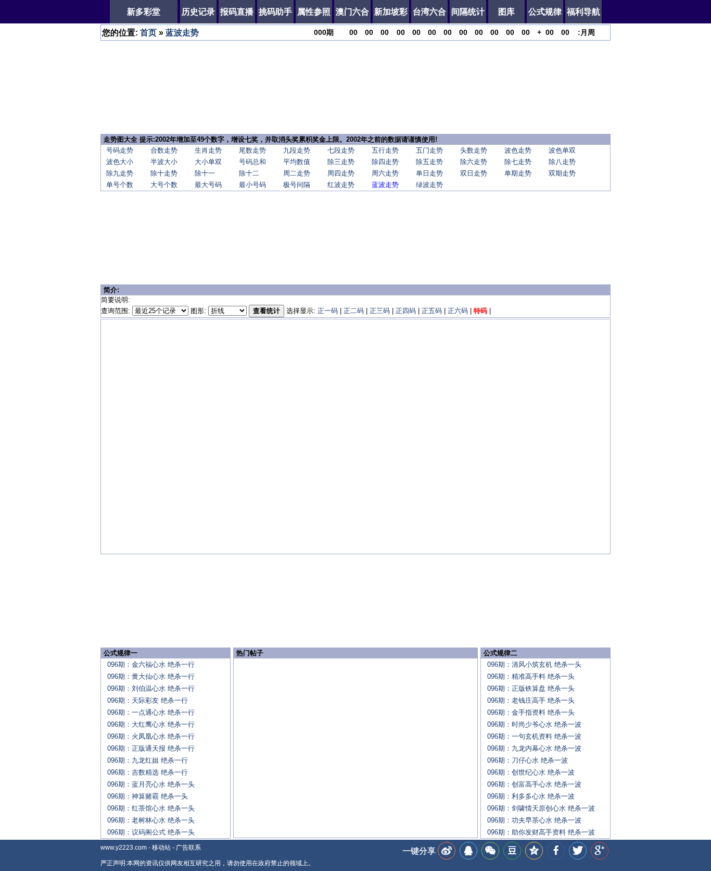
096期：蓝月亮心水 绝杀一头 (151, 784)
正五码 (432, 311)
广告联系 (188, 847)
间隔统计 (468, 11)
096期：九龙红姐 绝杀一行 (147, 760)
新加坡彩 (391, 11)
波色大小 (119, 162)
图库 (506, 11)
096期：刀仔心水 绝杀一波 (527, 760)
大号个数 (163, 185)
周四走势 (340, 173)
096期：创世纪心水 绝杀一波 (531, 772)
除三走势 (340, 162)
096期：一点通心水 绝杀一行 (151, 712)
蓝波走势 (182, 32)
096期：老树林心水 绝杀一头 (151, 820)
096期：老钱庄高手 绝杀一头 (531, 700)
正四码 (406, 311)
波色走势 (517, 150)
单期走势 (517, 173)
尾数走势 (252, 150)
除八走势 (562, 162)
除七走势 (517, 162)
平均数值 (296, 162)
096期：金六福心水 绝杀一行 (151, 664)
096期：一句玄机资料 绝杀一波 (534, 736)
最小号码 (252, 185)
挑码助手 (275, 11)
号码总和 (252, 162)
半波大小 (163, 162)
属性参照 (314, 11)
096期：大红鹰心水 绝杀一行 (151, 724)
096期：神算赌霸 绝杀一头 (147, 796)
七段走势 (340, 150)
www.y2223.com (123, 847)
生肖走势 (208, 150)
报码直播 (236, 11)
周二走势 (296, 173)
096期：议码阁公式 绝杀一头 (151, 832)
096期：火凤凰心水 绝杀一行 (151, 736)
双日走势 (473, 173)
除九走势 (119, 173)
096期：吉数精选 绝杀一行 (147, 772)
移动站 (161, 847)
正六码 (458, 311)
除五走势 (429, 162)
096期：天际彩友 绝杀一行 (147, 700)
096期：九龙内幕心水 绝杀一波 (534, 748)
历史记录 (198, 11)
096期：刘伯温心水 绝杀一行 (151, 688)
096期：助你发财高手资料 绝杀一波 (541, 832)
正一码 (328, 311)
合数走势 (163, 150)
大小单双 (208, 162)
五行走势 (385, 150)
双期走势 (562, 173)
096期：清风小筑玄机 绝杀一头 (534, 664)
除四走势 (385, 162)
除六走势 (473, 162)
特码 (480, 311)
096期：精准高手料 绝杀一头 (531, 676)
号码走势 (119, 150)
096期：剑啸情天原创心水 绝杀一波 (541, 808)
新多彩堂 (143, 11)
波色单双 (562, 150)
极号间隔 (296, 185)
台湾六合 (429, 11)
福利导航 (583, 11)
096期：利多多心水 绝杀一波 (531, 796)
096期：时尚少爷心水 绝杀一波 (534, 724)
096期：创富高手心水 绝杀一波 (534, 784)
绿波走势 (429, 185)
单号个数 (119, 185)
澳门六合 (352, 11)
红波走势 (340, 185)
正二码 (354, 311)
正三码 (380, 311)
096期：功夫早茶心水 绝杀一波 (534, 820)
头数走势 (473, 150)
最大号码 (208, 185)
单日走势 (429, 173)
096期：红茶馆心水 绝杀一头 (151, 808)
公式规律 (545, 11)
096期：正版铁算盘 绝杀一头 (531, 688)
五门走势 (429, 150)
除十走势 (163, 173)
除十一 (205, 173)
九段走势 (296, 150)
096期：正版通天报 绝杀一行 (151, 748)
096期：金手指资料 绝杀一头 (531, 712)
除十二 (249, 173)
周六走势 (385, 173)
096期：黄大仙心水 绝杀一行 (151, 676)
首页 (148, 32)
